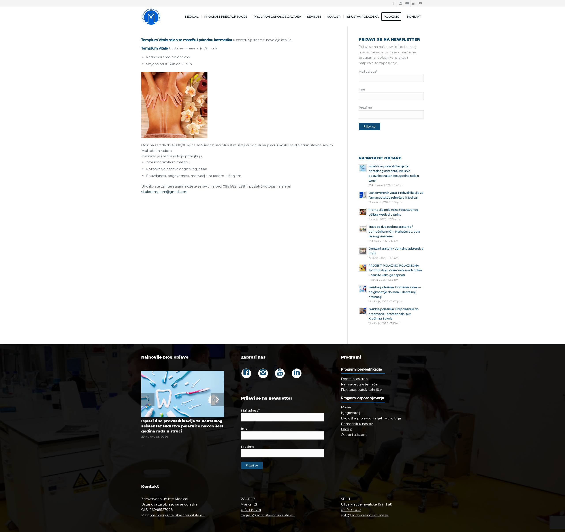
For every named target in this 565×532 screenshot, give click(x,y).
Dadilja (346, 429)
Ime (362, 89)
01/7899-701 (251, 510)
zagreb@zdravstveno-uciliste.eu (267, 515)
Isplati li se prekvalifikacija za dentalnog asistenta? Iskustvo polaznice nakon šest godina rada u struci (182, 426)
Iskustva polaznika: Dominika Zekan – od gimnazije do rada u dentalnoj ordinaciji (395, 292)
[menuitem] (191, 16)
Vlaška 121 (249, 504)
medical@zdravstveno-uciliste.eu (177, 515)
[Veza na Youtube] (407, 3)
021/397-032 (351, 510)
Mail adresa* (368, 71)
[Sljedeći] (217, 399)
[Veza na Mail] (420, 3)
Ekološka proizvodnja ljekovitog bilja (371, 418)
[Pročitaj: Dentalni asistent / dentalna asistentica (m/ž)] (363, 251)
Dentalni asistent (355, 379)
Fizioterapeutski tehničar (361, 389)
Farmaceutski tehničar (360, 384)
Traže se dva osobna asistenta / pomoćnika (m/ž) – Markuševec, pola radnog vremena (394, 231)
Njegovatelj (350, 413)
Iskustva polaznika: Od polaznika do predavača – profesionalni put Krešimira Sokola (394, 313)
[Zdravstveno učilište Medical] (151, 16)
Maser (346, 407)
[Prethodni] (147, 399)
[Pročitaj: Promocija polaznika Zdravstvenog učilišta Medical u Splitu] (363, 212)
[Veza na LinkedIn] (414, 3)
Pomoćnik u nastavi (357, 424)
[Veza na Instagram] (400, 3)
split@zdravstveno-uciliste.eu (365, 515)
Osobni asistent (354, 434)
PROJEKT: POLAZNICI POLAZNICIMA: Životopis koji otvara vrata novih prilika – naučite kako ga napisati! (395, 270)
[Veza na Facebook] (394, 3)
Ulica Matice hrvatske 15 (361, 504)
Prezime (365, 107)
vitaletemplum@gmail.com (164, 192)
